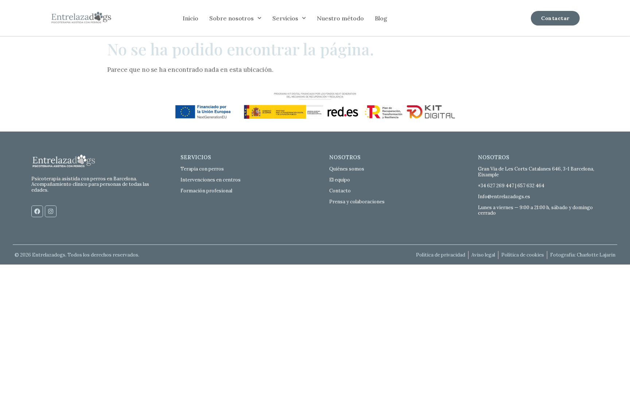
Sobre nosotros (231, 18)
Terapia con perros (202, 169)
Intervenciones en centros (210, 180)
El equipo (339, 180)
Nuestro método (340, 18)
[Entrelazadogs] (81, 18)
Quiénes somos (346, 169)
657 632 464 (530, 186)
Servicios (285, 18)
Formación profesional (206, 191)
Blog (381, 18)
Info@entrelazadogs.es (504, 196)
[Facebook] (37, 211)
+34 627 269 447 (496, 186)
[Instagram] (51, 211)
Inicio (190, 18)
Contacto (340, 191)
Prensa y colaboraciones (357, 202)
